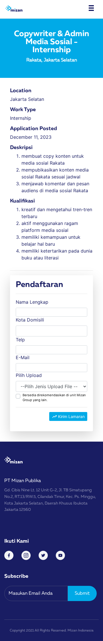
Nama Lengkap (32, 302)
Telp (20, 339)
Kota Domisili (30, 320)
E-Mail (22, 357)
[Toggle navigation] (91, 8)
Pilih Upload (29, 375)
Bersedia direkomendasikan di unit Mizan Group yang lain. (54, 397)
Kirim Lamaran (71, 416)
